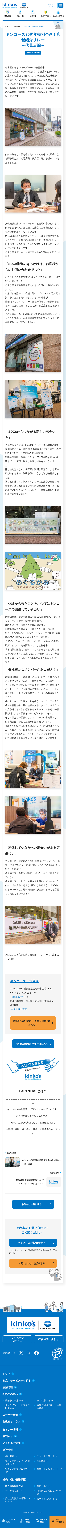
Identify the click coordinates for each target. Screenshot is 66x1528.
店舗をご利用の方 (14, 1400)
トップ (6, 1373)
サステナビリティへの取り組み (17, 1462)
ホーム (7, 26)
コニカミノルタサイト (48, 1469)
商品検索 (7, 16)
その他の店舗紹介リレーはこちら (31, 1043)
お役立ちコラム (12, 1421)
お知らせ (17, 26)
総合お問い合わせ (48, 1339)
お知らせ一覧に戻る (32, 1204)
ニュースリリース (46, 1456)
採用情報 (41, 1461)
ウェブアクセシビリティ (17, 1468)
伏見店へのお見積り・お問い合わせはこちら (32, 1022)
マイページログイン (51, 5)
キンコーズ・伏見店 (24, 981)
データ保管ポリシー (15, 1491)
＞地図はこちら (18, 997)
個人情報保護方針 (14, 1486)
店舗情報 (33, 16)
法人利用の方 (43, 1400)
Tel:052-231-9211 (18, 1009)
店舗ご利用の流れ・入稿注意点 (49, 1407)
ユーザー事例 (10, 1414)
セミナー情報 (10, 1429)
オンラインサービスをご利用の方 (17, 1407)
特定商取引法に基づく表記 (49, 1492)
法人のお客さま (58, 16)
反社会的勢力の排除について (17, 1500)
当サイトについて (46, 1498)
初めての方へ (45, 16)
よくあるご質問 (12, 1443)
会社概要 (9, 1456)
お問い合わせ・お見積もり (31, 1263)
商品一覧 (20, 16)
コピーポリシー (44, 1486)
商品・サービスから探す (17, 1380)
